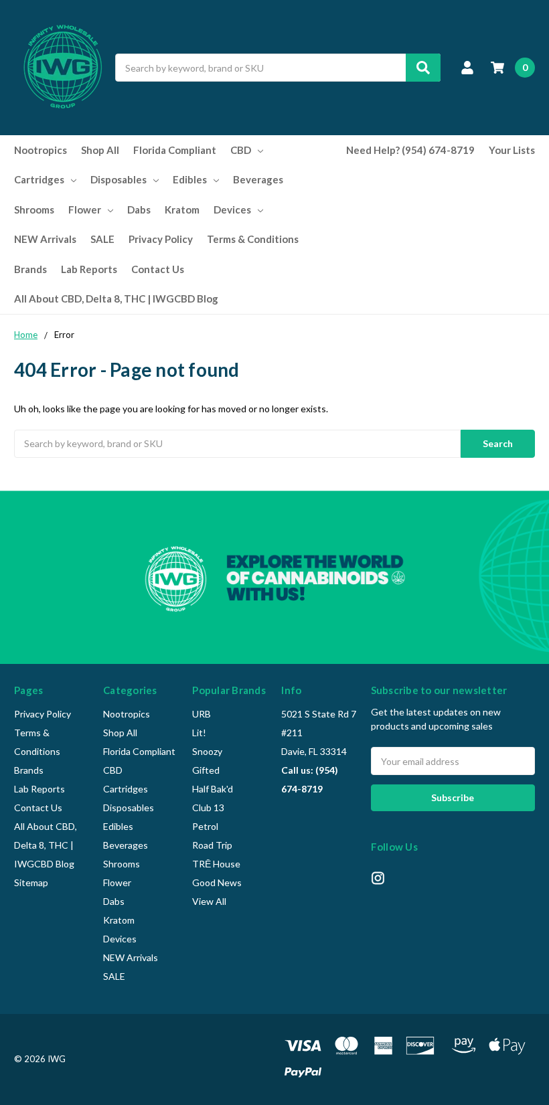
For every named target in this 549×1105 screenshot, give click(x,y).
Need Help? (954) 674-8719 (410, 150)
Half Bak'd (212, 788)
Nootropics (40, 150)
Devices (232, 209)
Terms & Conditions (253, 239)
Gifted (206, 770)
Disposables (118, 179)
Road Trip (212, 845)
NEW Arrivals (45, 239)
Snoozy (207, 751)
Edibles (190, 179)
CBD (240, 150)
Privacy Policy (161, 239)
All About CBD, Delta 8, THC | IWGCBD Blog (116, 298)
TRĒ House (216, 863)
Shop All (100, 150)
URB (201, 713)
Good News (217, 882)
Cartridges (39, 179)
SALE (102, 239)
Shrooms (34, 209)
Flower (84, 209)
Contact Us (157, 269)
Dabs (139, 209)
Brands (30, 269)
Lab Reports (89, 269)
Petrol (205, 826)
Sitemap (31, 882)
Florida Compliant (174, 150)
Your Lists (512, 150)
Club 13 (208, 807)
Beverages (258, 179)
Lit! (199, 732)
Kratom (182, 209)
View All (209, 901)
